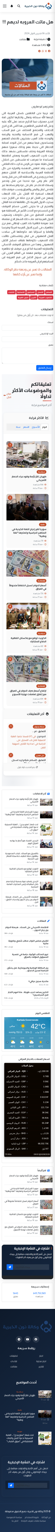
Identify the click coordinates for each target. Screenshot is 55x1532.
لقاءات (13, 1361)
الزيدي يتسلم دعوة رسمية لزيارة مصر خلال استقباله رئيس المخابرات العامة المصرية (22, 884)
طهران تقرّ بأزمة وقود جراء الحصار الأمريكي (29, 478)
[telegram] (19, 1339)
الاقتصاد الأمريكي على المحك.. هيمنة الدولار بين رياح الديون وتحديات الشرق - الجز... (21, 899)
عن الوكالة (46, 1517)
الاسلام (49, 292)
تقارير (41, 1366)
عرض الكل (8, 395)
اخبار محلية (41, 1361)
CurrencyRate (44, 1158)
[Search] (19, 6)
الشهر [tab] (26, 427)
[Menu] (5, 6)
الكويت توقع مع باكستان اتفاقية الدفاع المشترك (28, 640)
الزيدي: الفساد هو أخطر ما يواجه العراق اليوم (24, 842)
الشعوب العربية (45, 297)
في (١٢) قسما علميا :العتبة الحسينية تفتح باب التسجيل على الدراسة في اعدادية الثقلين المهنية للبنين (28, 742)
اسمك (50, 322)
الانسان (40, 292)
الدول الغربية (23, 297)
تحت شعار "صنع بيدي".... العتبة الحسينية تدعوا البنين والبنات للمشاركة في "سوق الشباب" (20, 1438)
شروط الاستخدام (32, 1517)
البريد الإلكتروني (46, 333)
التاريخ (33, 297)
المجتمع (31, 292)
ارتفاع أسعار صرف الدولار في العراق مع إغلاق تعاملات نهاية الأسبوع (28, 692)
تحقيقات (14, 1356)
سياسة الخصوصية (14, 1517)
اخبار (41, 1356)
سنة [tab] (18, 427)
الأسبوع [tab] (36, 427)
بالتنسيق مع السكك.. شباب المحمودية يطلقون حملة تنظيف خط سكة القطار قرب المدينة (21, 856)
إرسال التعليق (44, 368)
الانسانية (21, 292)
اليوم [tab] (44, 427)
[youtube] (27, 1339)
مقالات (22, 39)
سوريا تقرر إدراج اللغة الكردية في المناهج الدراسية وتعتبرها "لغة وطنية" (29, 532)
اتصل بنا (15, 1521)
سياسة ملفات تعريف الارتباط (33, 1521)
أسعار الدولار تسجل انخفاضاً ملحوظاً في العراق (27, 587)
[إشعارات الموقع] (12, 6)
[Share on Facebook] (49, 51)
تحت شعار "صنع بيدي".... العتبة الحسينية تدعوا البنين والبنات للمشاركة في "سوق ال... (21, 827)
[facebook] (36, 1339)
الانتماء (11, 292)
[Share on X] (46, 51)
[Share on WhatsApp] (43, 51)
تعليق (50, 345)
